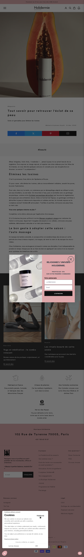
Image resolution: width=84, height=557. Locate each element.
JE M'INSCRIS (58, 293)
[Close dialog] (71, 259)
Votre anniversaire (50, 278)
